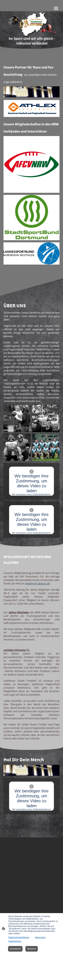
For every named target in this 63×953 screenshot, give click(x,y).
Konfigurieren (14, 941)
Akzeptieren (15, 949)
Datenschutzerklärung (18, 937)
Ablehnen (31, 949)
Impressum (40, 937)
